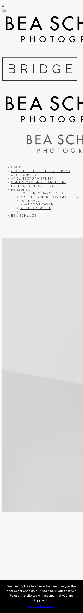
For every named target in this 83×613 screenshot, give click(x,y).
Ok (30, 606)
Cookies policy (44, 606)
